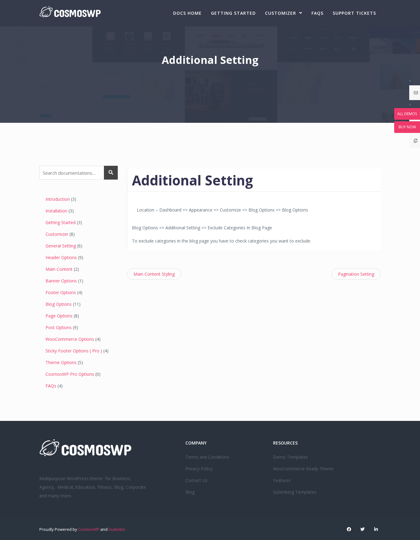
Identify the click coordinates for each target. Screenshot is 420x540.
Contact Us (196, 480)
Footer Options (61, 292)
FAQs (317, 13)
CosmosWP (88, 529)
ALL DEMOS (407, 113)
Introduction (58, 199)
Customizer (280, 13)
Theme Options (61, 362)
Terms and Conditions (207, 457)
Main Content (59, 269)
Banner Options (61, 281)
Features (282, 480)
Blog (190, 492)
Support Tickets (354, 13)
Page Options (59, 316)
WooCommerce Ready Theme (303, 469)
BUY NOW (407, 127)
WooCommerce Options (70, 339)
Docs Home (187, 13)
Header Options (61, 257)
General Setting (61, 246)
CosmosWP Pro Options (70, 374)
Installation (56, 211)
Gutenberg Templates (294, 492)
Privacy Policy (198, 469)
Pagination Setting (356, 274)
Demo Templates (290, 457)
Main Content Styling (154, 274)
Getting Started (233, 13)
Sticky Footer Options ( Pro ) (74, 351)
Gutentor (117, 529)
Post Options (59, 327)
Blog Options (59, 304)
